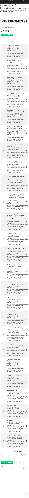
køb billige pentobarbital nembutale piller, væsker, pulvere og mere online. (16, 177)
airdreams (11, 422)
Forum (7, 28)
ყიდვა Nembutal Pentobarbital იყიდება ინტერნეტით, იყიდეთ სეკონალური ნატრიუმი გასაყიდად (16, 128)
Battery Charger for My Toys (13, 390)
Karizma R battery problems (13, 283)
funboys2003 (12, 407)
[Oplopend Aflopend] (23, 455)
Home (2, 28)
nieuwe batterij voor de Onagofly (15, 435)
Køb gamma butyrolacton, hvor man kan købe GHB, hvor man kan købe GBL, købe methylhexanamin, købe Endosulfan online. (15, 216)
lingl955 (11, 392)
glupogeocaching (13, 437)
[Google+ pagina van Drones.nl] (6, 2)
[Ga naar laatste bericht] (26, 51)
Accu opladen (10, 313)
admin (10, 47)
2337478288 (12, 362)
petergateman (12, 235)
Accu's (5, 31)
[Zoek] (16, 38)
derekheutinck (12, 251)
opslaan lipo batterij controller (14, 298)
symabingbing (12, 331)
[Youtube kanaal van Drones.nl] (8, 2)
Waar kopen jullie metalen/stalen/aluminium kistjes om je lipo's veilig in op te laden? (16, 266)
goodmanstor (12, 200)
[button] (27, 462)
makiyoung (12, 377)
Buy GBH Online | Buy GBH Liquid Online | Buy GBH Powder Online (15, 94)
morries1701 (12, 284)
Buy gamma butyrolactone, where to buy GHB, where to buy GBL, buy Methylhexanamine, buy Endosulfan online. (15, 196)
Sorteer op (4, 455)
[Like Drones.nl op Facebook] (13, 2)
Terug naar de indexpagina (9, 467)
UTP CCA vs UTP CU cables (13, 344)
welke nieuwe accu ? (12, 405)
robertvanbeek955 (14, 181)
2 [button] (24, 462)
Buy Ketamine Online (12, 161)
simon (10, 314)
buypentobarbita (13, 131)
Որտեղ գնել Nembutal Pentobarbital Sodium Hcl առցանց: (16, 111)
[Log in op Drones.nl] (24, 2)
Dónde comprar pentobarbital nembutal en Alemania (14, 78)
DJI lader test (10, 420)
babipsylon (12, 269)
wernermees (12, 299)
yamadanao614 (13, 346)
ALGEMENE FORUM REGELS (14, 46)
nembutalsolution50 (14, 113)
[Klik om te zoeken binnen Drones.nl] (27, 2)
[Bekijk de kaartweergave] (16, 2)
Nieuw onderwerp (7, 35)
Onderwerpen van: (6, 451)
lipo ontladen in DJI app (12, 233)
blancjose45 (12, 97)
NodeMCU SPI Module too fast (14, 376)
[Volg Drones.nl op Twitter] (11, 2)
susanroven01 (12, 64)
